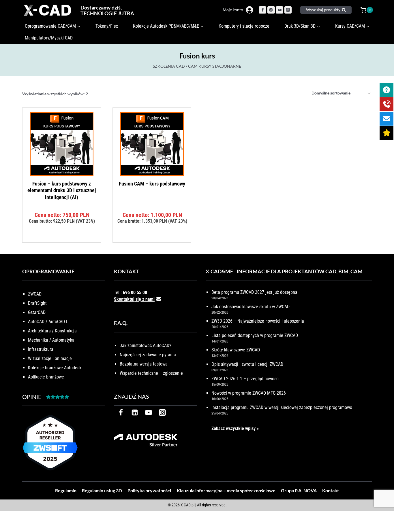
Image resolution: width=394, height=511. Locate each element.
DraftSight (37, 303)
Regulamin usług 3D (102, 490)
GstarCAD (37, 312)
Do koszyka (61, 240)
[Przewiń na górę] (383, 489)
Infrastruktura (40, 349)
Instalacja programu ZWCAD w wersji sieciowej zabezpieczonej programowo (281, 407)
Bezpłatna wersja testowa (144, 364)
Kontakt (330, 490)
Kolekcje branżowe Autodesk (54, 367)
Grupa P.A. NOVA (299, 490)
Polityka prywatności (149, 490)
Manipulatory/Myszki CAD (49, 38)
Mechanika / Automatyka (51, 340)
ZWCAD (35, 294)
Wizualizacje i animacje (50, 358)
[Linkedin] (271, 10)
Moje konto (233, 9)
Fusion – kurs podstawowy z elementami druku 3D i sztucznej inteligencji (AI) (61, 190)
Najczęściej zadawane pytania (148, 354)
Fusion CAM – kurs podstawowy (152, 184)
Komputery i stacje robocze (244, 26)
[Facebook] (262, 10)
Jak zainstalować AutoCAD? (145, 345)
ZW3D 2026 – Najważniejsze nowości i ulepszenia (257, 321)
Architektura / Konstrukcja (52, 331)
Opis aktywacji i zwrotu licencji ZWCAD (247, 364)
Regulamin (65, 490)
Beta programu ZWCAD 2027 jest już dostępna (254, 292)
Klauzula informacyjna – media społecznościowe (226, 490)
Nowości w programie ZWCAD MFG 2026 (248, 393)
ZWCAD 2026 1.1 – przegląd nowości (245, 378)
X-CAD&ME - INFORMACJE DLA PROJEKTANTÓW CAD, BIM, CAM (284, 271)
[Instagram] (288, 10)
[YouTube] (279, 10)
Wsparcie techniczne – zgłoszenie (151, 373)
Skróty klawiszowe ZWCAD (235, 350)
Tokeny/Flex (106, 26)
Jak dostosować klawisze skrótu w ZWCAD (250, 306)
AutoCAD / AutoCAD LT (49, 321)
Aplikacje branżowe (46, 377)
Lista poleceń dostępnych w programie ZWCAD (254, 335)
